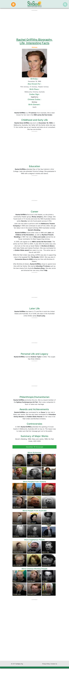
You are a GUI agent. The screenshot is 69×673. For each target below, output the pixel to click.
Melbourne (28, 92)
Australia (42, 92)
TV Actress (33, 87)
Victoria (35, 92)
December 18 (32, 81)
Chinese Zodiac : (34, 99)
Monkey (34, 102)
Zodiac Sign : (34, 94)
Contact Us (54, 664)
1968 (39, 81)
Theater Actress (43, 87)
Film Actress (24, 87)
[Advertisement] (34, 643)
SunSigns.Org (19, 664)
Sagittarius (34, 97)
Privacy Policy (46, 664)
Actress (34, 47)
